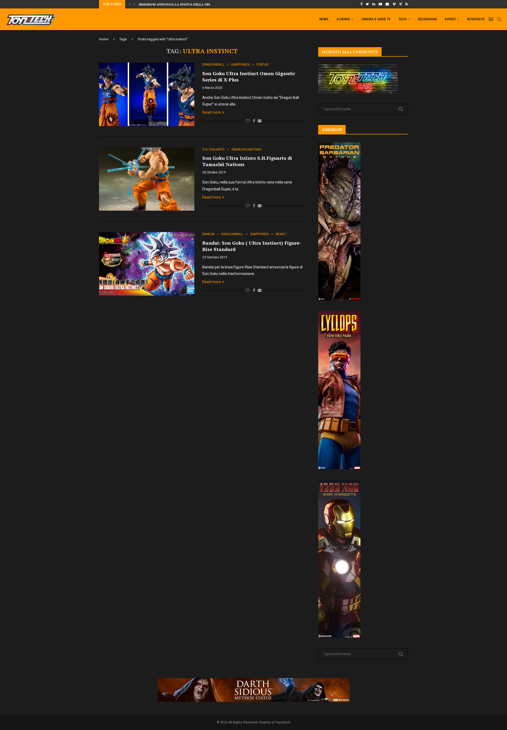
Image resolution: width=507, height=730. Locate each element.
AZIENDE (343, 19)
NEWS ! (281, 234)
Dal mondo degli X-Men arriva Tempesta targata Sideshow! (192, 5)
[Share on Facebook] (254, 121)
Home (103, 39)
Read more (211, 112)
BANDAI (208, 234)
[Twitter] (367, 4)
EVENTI (450, 19)
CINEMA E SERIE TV (376, 19)
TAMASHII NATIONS (246, 149)
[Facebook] (361, 4)
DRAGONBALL (213, 64)
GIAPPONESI (240, 64)
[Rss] (406, 4)
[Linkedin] (373, 4)
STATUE (262, 64)
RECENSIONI (427, 19)
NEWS (323, 19)
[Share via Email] (259, 121)
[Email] (387, 4)
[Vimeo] (394, 4)
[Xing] (400, 4)
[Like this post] (248, 121)
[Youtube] (380, 4)
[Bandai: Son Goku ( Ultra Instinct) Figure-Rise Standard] (146, 263)
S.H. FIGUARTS (213, 149)
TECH (402, 19)
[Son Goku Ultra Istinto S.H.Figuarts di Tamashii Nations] (146, 179)
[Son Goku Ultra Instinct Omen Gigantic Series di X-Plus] (146, 94)
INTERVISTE (476, 19)
